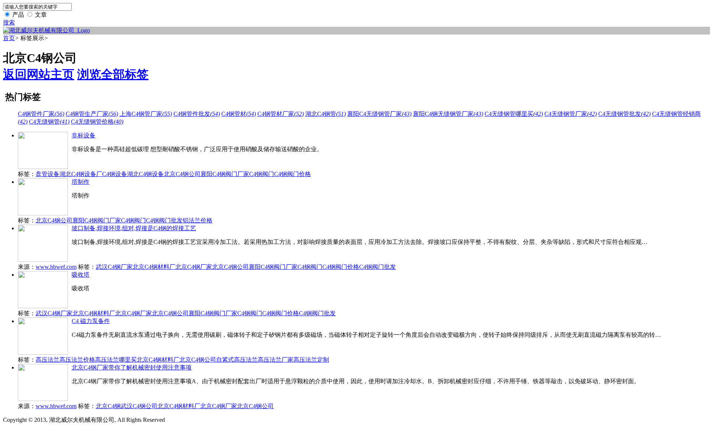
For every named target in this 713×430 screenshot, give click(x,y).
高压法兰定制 (311, 359)
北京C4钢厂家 (193, 267)
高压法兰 (47, 359)
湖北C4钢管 (325, 114)
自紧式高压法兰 (237, 359)
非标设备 (83, 135)
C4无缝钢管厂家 (570, 114)
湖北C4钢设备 (145, 174)
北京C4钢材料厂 (154, 267)
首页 (9, 38)
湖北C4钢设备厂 (80, 174)
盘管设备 (47, 174)
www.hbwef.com (56, 267)
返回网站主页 (38, 74)
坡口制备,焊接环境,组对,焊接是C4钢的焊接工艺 (134, 228)
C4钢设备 (114, 174)
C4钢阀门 (261, 174)
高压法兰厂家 (275, 359)
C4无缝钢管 (49, 121)
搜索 (9, 22)
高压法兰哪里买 (116, 359)
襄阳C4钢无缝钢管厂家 (448, 114)
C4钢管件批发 (196, 114)
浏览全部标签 (113, 74)
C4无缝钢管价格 (97, 121)
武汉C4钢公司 (139, 406)
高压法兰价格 (77, 359)
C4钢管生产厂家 (92, 114)
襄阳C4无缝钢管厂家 (379, 114)
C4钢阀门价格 (292, 174)
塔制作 (80, 182)
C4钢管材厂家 (280, 114)
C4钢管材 (238, 114)
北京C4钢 (108, 406)
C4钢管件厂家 (41, 114)
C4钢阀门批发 (164, 220)
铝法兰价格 (197, 220)
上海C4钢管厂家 (146, 114)
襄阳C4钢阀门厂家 (225, 174)
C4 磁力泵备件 (91, 321)
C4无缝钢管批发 (624, 114)
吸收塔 (80, 274)
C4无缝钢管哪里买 (514, 114)
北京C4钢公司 (182, 174)
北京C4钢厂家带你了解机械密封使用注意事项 (132, 367)
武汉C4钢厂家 (114, 267)
